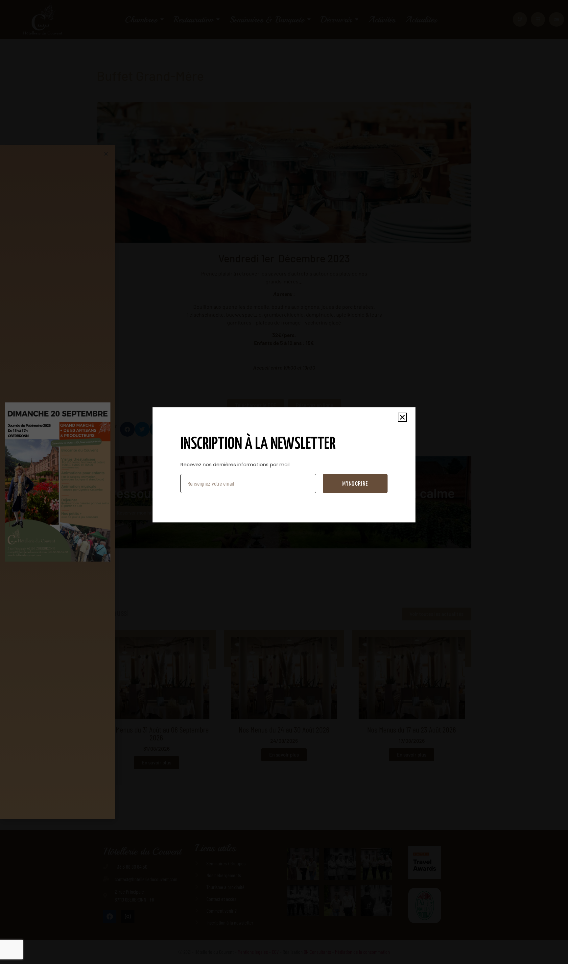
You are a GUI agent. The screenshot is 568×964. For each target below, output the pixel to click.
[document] (284, 482)
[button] (402, 417)
